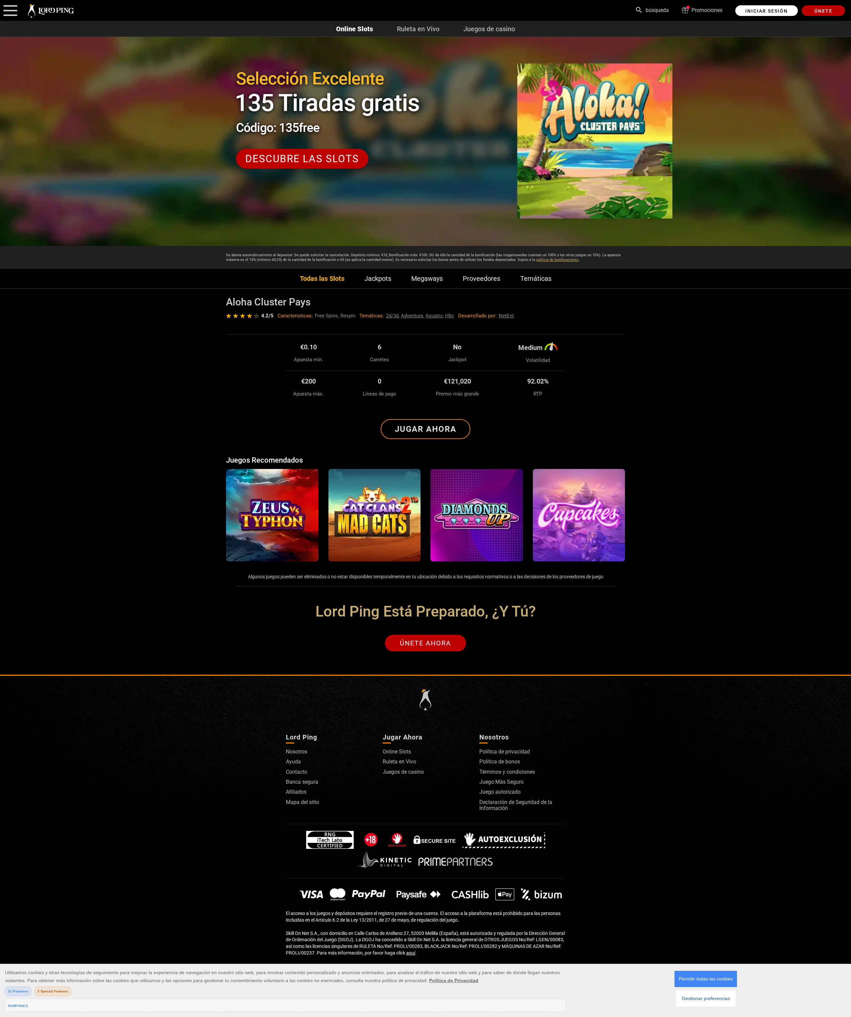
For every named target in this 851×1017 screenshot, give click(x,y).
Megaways (427, 278)
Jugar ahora (425, 429)
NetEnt (506, 316)
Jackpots (377, 278)
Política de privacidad (504, 751)
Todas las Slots (322, 278)
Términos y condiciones (507, 772)
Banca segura (302, 782)
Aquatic (434, 316)
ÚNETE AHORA (425, 643)
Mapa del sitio (302, 802)
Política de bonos (499, 761)
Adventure (412, 316)
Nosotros (296, 751)
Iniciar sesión (766, 11)
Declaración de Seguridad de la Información (515, 805)
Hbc (449, 316)
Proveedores (481, 278)
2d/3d (392, 316)
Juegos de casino (489, 29)
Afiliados (296, 792)
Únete (823, 11)
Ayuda (293, 761)
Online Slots (354, 29)
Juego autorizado (500, 792)
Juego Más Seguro (501, 782)
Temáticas (535, 278)
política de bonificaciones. (557, 260)
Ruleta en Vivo (418, 29)
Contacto (296, 772)
